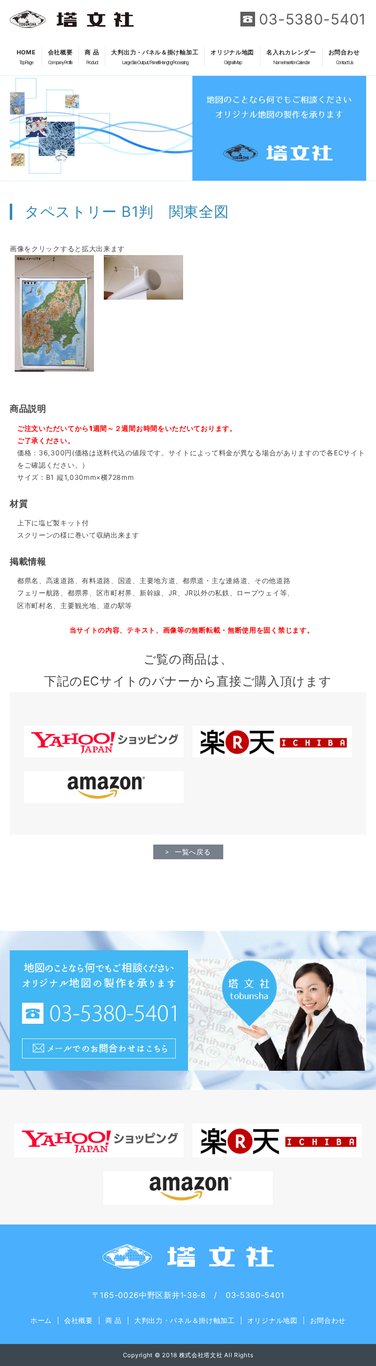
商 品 (92, 56)
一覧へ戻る (193, 852)
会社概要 (60, 56)
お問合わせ (344, 56)
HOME (26, 56)
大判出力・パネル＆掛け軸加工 (154, 56)
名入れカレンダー (291, 56)
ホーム (41, 1320)
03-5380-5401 (312, 19)
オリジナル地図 (232, 56)
